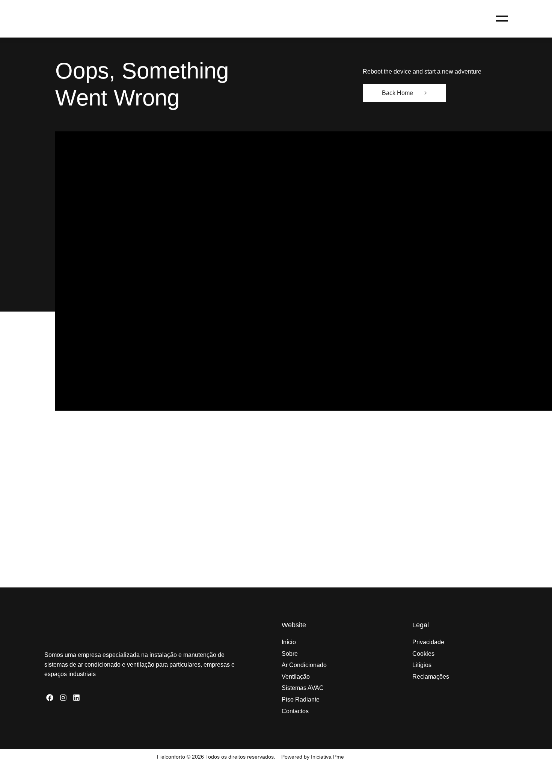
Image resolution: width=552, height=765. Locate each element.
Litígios (421, 665)
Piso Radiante (301, 699)
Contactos (295, 711)
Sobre (290, 654)
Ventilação (296, 676)
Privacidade (428, 642)
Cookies (423, 654)
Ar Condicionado (304, 665)
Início (289, 642)
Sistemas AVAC (303, 688)
